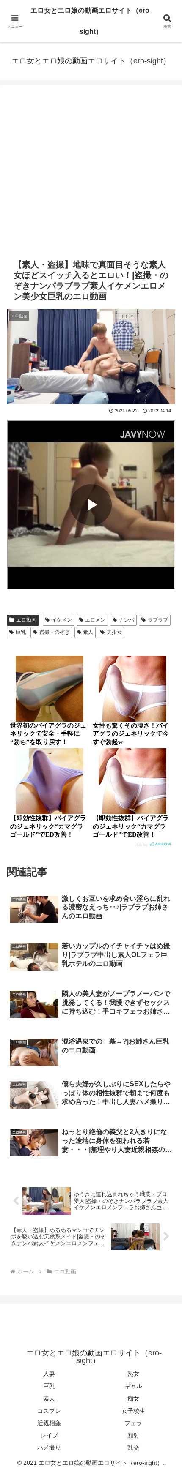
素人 (88, 632)
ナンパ (126, 620)
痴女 (133, 1398)
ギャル (133, 1385)
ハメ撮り (49, 1447)
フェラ (133, 1423)
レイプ (49, 1435)
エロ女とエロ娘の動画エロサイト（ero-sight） (91, 21)
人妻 (49, 1373)
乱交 (133, 1447)
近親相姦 (49, 1423)
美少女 (114, 632)
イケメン (62, 620)
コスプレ (49, 1410)
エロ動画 (26, 620)
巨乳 (21, 632)
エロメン (95, 620)
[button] (164, 1176)
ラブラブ (158, 620)
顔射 (133, 1435)
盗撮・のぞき (54, 632)
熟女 (133, 1373)
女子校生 (133, 1410)
